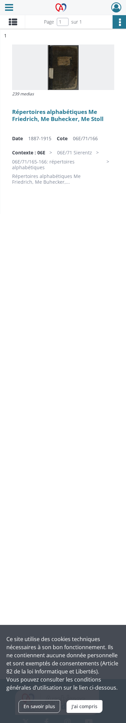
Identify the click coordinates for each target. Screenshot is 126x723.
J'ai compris (84, 706)
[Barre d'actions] (119, 22)
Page (49, 22)
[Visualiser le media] (63, 67)
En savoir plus (39, 706)
